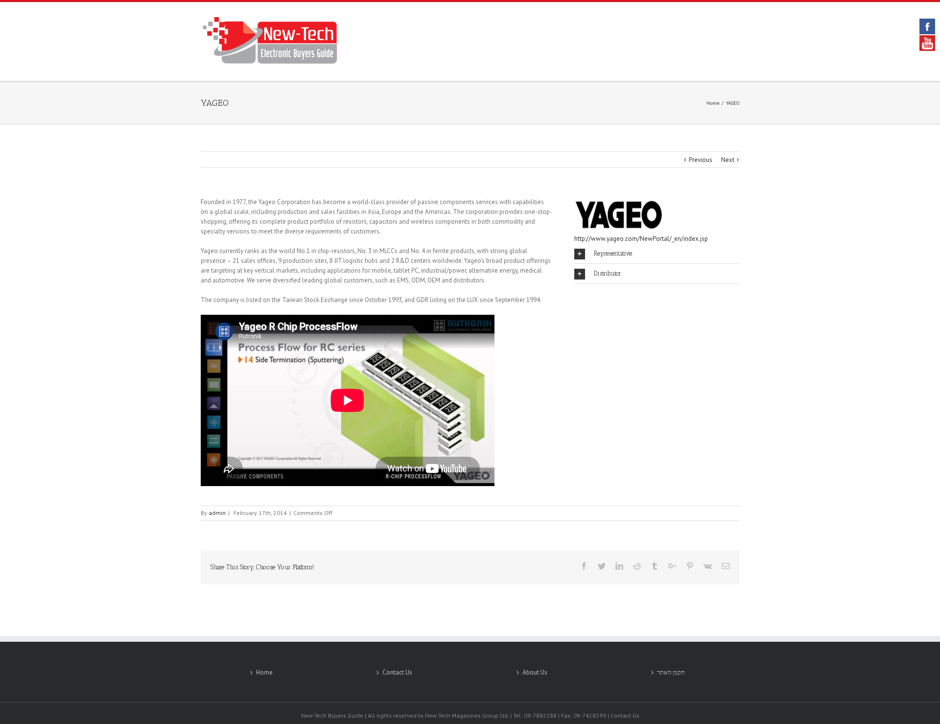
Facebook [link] (927, 26)
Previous (700, 160)
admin (217, 512)
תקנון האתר (671, 672)
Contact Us (397, 672)
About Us (534, 672)
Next (727, 160)
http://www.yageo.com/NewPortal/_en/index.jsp (641, 238)
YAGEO (215, 102)
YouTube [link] (927, 43)
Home (264, 672)
